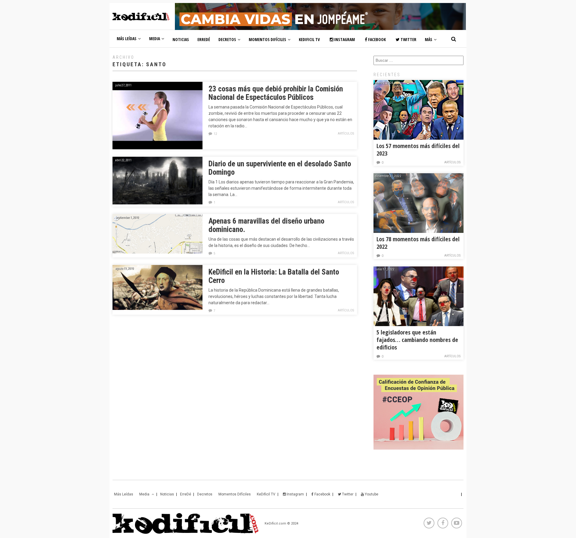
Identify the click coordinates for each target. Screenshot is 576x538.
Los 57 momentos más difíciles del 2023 (418, 149)
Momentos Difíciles (267, 39)
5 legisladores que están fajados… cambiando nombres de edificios (417, 339)
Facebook (376, 39)
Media (154, 38)
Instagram (344, 39)
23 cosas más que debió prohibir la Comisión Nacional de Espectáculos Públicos (275, 93)
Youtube (371, 494)
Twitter (408, 39)
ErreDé (203, 39)
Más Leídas (126, 38)
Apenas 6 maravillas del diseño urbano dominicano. (266, 225)
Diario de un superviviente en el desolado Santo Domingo (279, 168)
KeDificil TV (309, 39)
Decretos (227, 39)
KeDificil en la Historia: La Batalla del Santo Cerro (273, 276)
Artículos (346, 133)
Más (428, 39)
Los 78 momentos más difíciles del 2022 (418, 243)
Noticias (180, 39)
